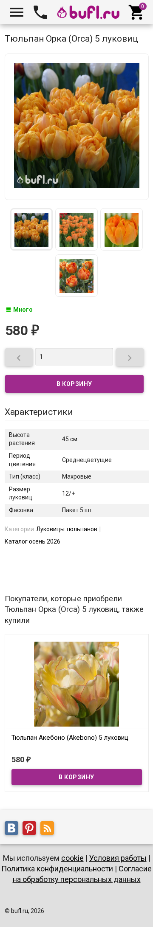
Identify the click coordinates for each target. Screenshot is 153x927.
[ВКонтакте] (14, 829)
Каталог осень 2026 (32, 541)
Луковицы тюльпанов (66, 529)
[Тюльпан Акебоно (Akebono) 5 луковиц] (76, 683)
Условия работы (118, 858)
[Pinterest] (31, 829)
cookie (72, 858)
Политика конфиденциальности (57, 868)
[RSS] (49, 829)
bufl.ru (19, 910)
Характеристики (39, 412)
